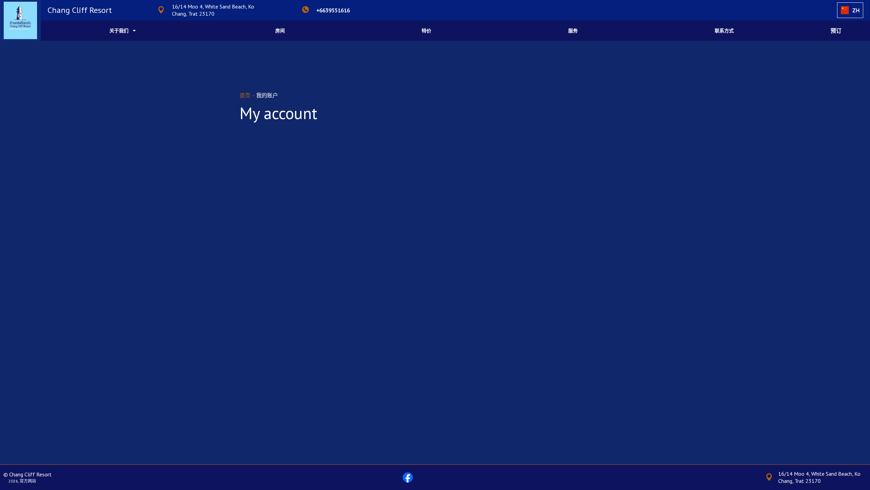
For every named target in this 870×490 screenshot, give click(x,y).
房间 (280, 31)
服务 (573, 31)
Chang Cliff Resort (80, 10)
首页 (245, 95)
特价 (426, 31)
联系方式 (724, 31)
